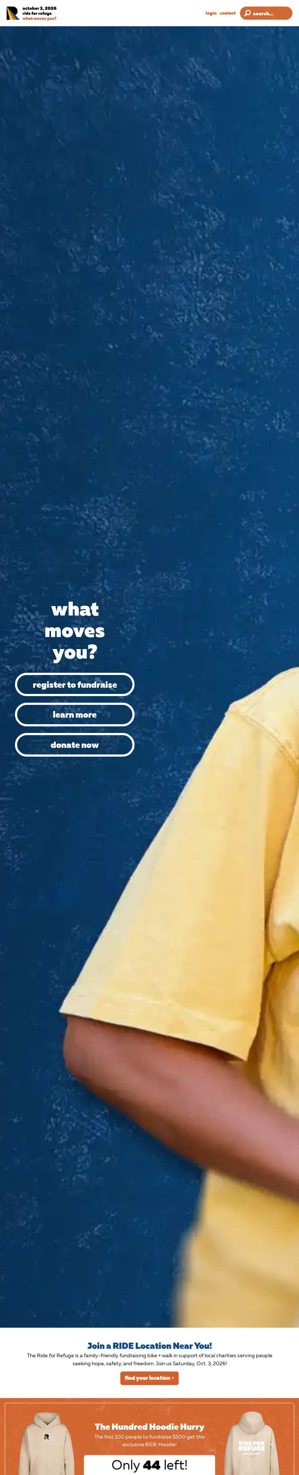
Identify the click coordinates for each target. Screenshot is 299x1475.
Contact (228, 13)
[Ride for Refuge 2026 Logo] (45, 14)
